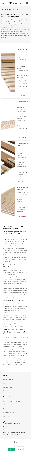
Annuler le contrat (8, 416)
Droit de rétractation (8, 412)
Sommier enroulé (22, 101)
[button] (3, 3)
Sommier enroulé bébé (22, 144)
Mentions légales (7, 387)
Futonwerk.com (17, 437)
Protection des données (9, 391)
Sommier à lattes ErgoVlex (22, 188)
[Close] (29, 440)
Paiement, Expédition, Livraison (11, 401)
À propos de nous (8, 379)
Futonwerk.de (7, 437)
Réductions (6, 405)
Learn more (20, 446)
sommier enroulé (22, 49)
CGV (4, 408)
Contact (5, 383)
